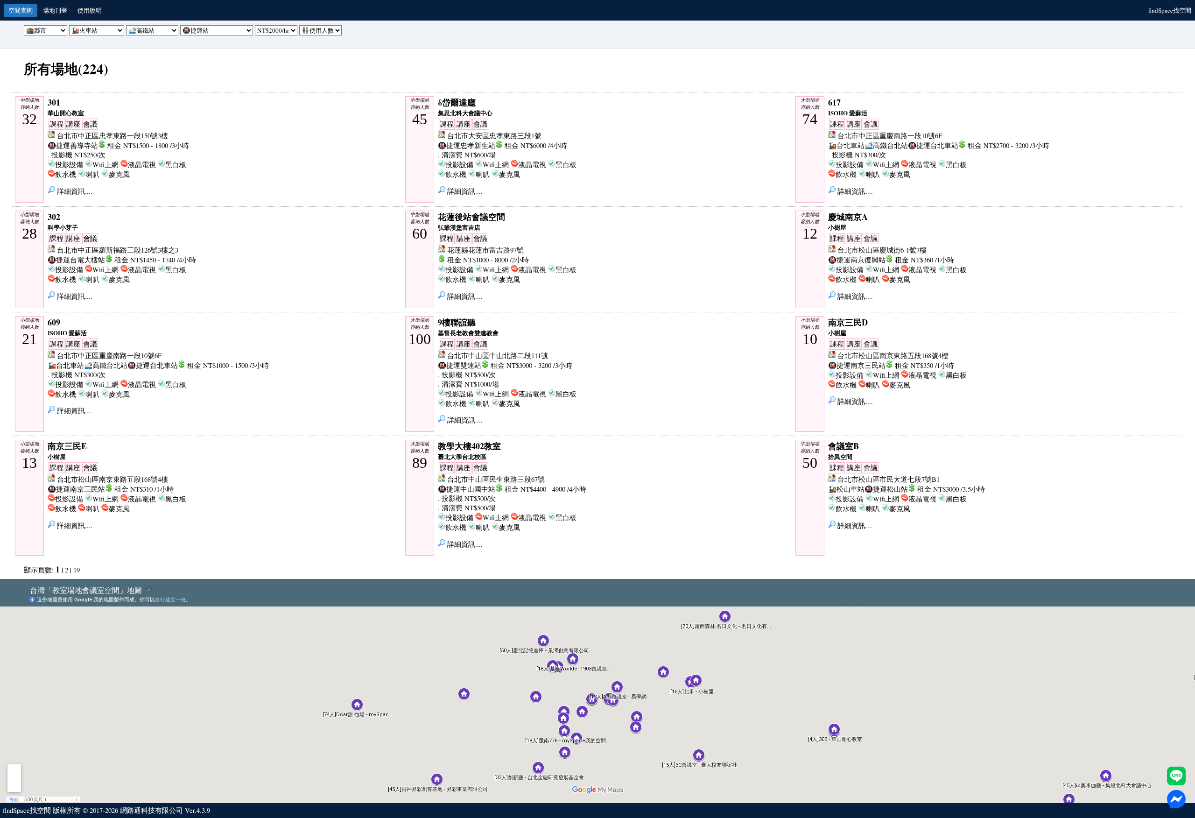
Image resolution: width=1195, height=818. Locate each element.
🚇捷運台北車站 (933, 145)
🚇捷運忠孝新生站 (466, 145)
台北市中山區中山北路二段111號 (497, 355)
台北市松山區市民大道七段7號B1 (888, 479)
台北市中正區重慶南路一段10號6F (889, 135)
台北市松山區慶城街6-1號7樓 (882, 250)
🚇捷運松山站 (886, 489)
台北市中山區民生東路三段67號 (496, 479)
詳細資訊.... (73, 191)
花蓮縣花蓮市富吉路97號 (485, 250)
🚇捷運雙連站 (459, 365)
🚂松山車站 (846, 489)
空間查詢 (20, 10)
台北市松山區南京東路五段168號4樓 (893, 355)
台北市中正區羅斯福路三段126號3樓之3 (117, 250)
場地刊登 (55, 10)
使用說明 (89, 10)
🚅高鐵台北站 (886, 145)
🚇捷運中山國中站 (466, 489)
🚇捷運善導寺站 (73, 145)
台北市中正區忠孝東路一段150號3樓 (112, 135)
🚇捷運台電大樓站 (76, 259)
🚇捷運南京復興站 (857, 259)
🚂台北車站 (846, 145)
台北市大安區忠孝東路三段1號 (494, 135)
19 (76, 569)
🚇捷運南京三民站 (857, 365)
